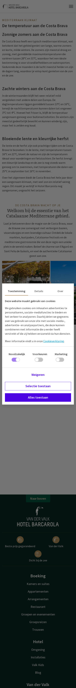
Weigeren (38, 375)
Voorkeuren (40, 354)
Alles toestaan (38, 397)
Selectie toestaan (38, 386)
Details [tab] (38, 291)
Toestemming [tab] (16, 291)
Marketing (61, 354)
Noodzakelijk (17, 354)
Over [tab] (60, 291)
